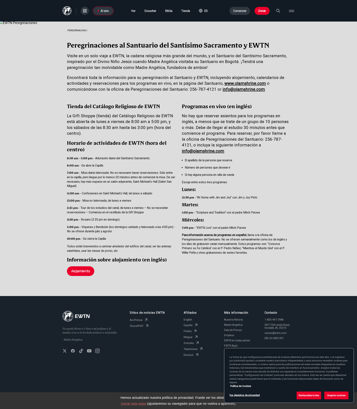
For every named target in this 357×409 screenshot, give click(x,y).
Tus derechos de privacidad (244, 395)
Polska (188, 331)
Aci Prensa (136, 320)
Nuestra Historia (233, 319)
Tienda (185, 11)
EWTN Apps (231, 345)
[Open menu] (291, 11)
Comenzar (239, 11)
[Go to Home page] (76, 316)
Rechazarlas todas (309, 395)
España (188, 325)
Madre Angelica (233, 324)
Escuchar (150, 11)
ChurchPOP (136, 325)
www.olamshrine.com (245, 83)
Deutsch (188, 354)
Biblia (168, 11)
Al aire (105, 11)
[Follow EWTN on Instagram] (97, 351)
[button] (203, 11)
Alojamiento (80, 271)
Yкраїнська (190, 348)
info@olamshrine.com (244, 89)
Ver (133, 11)
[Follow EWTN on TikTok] (81, 351)
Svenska (189, 343)
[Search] (278, 11)
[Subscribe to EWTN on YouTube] (89, 351)
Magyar (188, 337)
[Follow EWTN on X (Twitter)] (64, 351)
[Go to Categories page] (85, 11)
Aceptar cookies (336, 395)
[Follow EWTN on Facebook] (73, 351)
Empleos (229, 335)
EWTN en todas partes (237, 340)
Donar (262, 11)
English (188, 319)
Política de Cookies (240, 386)
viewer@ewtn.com (276, 333)
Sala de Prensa (233, 330)
